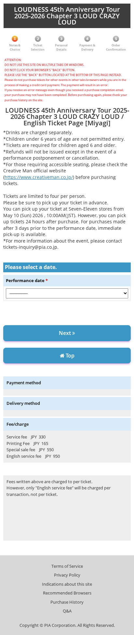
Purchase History (67, 602)
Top (69, 355)
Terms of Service (67, 566)
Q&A (67, 611)
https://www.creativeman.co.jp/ (39, 177)
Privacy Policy (67, 575)
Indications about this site (67, 584)
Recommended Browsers (67, 593)
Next (65, 333)
